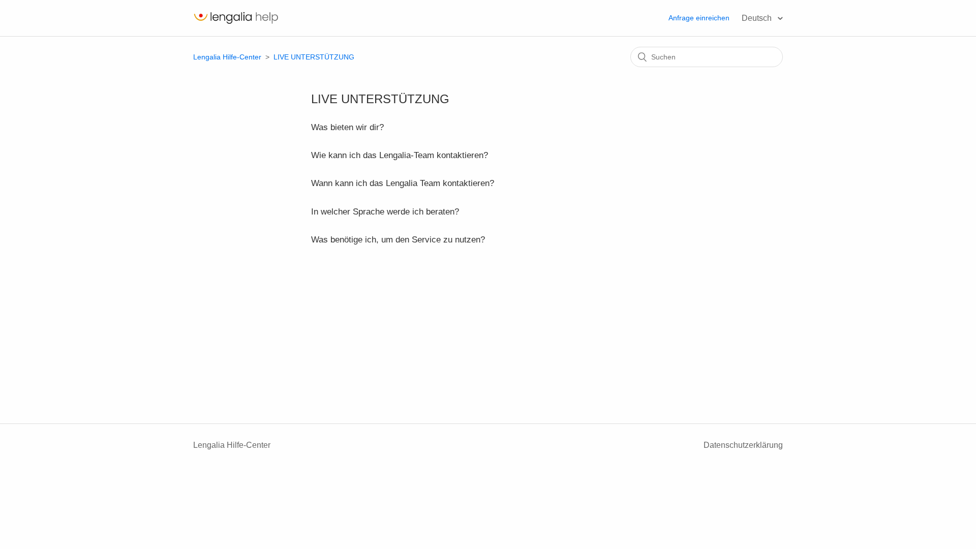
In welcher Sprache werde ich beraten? (385, 212)
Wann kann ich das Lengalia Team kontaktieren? (402, 183)
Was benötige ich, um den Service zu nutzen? (398, 240)
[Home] (236, 23)
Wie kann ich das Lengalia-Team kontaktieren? (399, 155)
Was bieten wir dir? (347, 127)
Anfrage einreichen (698, 18)
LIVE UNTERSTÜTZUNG (313, 57)
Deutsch (758, 18)
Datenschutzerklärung (743, 445)
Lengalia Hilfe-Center (228, 57)
